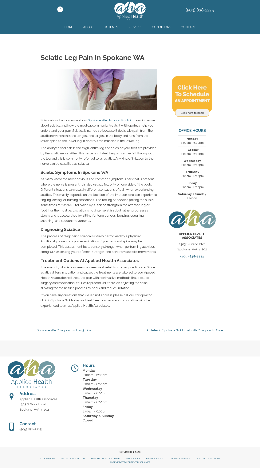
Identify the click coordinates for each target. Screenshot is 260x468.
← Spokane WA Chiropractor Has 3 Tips (62, 330)
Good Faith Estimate (208, 458)
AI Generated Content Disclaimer (130, 462)
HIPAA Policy (133, 458)
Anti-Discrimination (73, 458)
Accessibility (47, 458)
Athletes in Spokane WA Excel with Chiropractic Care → (186, 330)
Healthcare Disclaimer (105, 458)
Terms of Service (179, 458)
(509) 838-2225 (200, 9)
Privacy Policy (154, 458)
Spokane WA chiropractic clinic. (110, 120)
